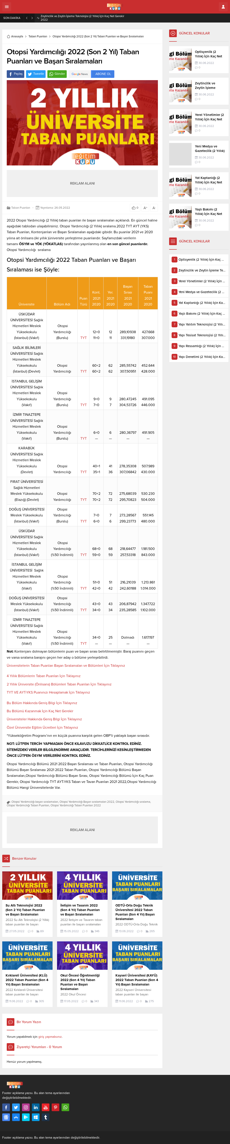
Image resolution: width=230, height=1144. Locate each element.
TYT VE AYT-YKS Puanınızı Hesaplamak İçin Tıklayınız (48, 692)
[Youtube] (45, 1107)
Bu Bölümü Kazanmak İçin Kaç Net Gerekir (40, 711)
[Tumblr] (45, 1117)
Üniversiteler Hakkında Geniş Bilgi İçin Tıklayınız (44, 719)
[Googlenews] (6, 1117)
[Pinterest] (55, 1107)
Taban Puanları (38, 36)
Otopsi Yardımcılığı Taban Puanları (28, 805)
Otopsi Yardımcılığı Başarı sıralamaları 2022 (87, 802)
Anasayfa (17, 36)
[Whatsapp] (65, 1107)
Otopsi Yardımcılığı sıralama (133, 802)
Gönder (60, 74)
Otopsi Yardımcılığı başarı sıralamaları (34, 802)
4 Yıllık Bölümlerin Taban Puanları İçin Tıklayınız (44, 676)
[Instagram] (26, 1107)
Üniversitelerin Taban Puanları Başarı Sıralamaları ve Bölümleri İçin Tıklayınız (66, 665)
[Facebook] (6, 1107)
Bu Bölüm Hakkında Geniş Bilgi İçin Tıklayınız (42, 703)
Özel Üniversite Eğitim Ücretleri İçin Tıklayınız (42, 727)
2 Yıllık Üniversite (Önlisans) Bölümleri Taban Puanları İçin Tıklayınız (59, 684)
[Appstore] (16, 1117)
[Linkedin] (36, 1107)
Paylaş (18, 74)
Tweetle (38, 74)
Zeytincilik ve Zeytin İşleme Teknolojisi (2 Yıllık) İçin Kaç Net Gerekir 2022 (82, 18)
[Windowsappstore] (36, 1117)
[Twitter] (16, 1107)
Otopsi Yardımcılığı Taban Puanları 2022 (76, 805)
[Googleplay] (26, 1117)
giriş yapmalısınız (50, 1037)
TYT (83, 338)
